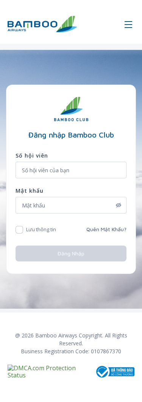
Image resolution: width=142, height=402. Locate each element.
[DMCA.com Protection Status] (51, 372)
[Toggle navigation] (128, 24)
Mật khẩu (30, 190)
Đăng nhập (71, 253)
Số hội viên (32, 155)
